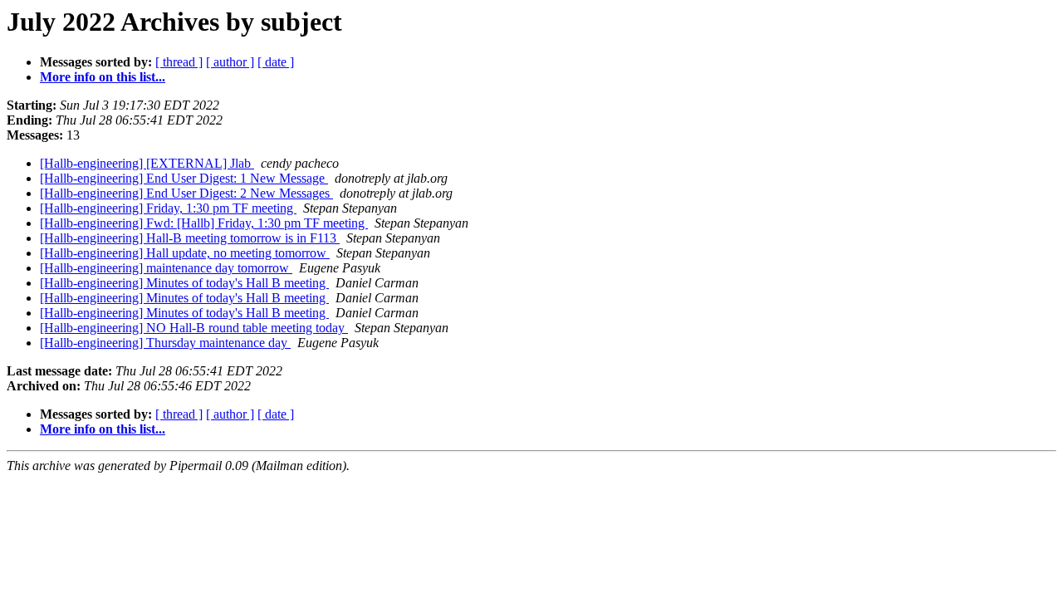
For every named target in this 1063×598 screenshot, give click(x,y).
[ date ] (275, 62)
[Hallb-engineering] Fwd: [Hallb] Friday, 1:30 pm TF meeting (204, 223)
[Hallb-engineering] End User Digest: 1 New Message (184, 178)
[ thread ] (179, 62)
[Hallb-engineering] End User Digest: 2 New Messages (186, 193)
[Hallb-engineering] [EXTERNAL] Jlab (147, 163)
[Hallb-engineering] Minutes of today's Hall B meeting (184, 283)
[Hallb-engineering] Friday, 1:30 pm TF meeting (168, 208)
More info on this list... (102, 77)
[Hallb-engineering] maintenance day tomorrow (166, 268)
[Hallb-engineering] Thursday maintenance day (165, 343)
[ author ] (230, 62)
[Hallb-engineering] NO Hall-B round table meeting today (194, 328)
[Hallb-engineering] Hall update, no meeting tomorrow (185, 253)
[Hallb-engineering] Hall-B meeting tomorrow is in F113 (190, 238)
